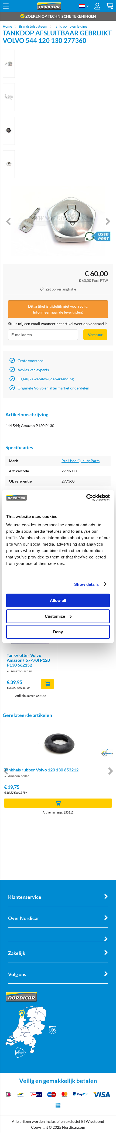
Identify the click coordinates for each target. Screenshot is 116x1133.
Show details (86, 584)
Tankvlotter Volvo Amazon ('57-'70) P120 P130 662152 (28, 660)
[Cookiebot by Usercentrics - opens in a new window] (86, 497)
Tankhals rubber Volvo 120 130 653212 (41, 769)
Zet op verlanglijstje (61, 289)
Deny (58, 632)
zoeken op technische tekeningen (60, 16)
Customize (55, 616)
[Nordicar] (49, 8)
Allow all (58, 600)
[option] (9, 64)
